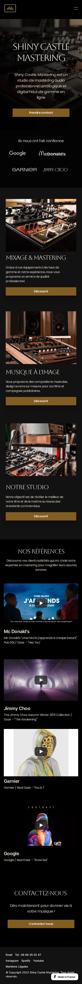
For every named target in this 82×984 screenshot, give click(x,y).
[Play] (41, 603)
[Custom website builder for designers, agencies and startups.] (64, 976)
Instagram (12, 960)
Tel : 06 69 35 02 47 (28, 954)
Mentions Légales (17, 966)
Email (9, 954)
